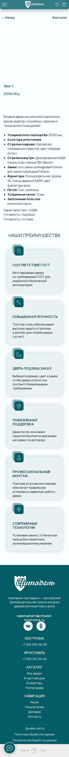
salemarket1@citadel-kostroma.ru (34, 618)
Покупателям (34, 707)
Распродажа (34, 688)
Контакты (34, 717)
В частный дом (34, 678)
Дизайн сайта (34, 728)
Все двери (34, 673)
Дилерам (34, 712)
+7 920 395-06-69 (34, 645)
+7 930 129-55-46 (34, 659)
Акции (34, 702)
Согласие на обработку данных (34, 740)
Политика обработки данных (34, 734)
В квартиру (34, 683)
